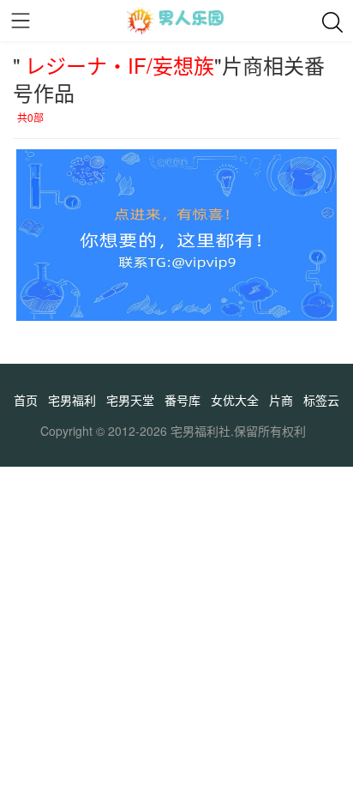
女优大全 (235, 399)
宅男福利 (72, 399)
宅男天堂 (130, 399)
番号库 (182, 399)
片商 (281, 399)
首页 (26, 399)
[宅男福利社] (176, 20)
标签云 (321, 399)
